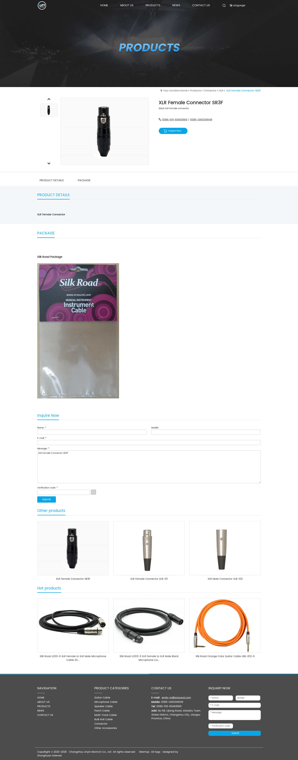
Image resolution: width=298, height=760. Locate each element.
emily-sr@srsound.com (176, 698)
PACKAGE (84, 180)
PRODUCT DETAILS (52, 180)
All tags (155, 752)
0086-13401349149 (201, 120)
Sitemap (144, 752)
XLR (221, 91)
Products (195, 91)
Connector (210, 91)
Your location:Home (175, 91)
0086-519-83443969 (174, 120)
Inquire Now (175, 131)
